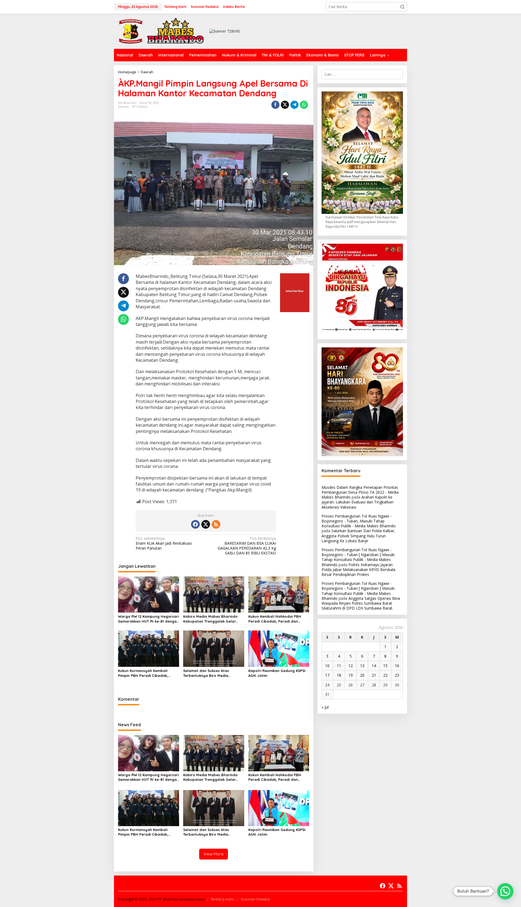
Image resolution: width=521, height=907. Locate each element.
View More (214, 854)
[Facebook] (195, 524)
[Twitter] (205, 524)
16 (397, 665)
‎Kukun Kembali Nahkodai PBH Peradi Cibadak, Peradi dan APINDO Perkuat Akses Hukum (274, 619)
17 (327, 675)
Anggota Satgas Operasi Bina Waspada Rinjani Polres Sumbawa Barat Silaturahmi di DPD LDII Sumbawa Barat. (361, 603)
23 (397, 675)
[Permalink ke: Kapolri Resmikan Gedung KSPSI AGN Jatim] (278, 648)
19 (350, 675)
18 (339, 675)
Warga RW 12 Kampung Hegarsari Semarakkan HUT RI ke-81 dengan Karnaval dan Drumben (148, 619)
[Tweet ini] (285, 105)
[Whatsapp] (304, 105)
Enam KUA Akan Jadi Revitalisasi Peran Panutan (164, 543)
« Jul (325, 707)
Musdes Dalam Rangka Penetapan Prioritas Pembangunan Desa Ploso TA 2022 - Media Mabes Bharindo (360, 492)
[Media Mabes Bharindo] (161, 30)
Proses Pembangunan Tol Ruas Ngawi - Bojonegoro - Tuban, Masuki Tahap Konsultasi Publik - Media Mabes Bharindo (359, 520)
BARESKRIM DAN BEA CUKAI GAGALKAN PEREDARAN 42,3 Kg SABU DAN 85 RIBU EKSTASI (247, 546)
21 (374, 675)
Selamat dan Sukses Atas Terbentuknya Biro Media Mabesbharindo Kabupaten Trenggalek (208, 673)
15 (385, 665)
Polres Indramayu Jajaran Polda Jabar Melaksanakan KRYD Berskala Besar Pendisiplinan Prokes (358, 569)
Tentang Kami (222, 899)
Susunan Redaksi (255, 899)
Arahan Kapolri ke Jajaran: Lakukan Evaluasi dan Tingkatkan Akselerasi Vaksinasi (357, 501)
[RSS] (216, 524)
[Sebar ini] (275, 105)
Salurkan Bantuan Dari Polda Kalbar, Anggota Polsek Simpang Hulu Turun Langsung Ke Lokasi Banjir (358, 535)
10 (327, 665)
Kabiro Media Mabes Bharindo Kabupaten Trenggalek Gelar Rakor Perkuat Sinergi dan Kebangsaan (210, 619)
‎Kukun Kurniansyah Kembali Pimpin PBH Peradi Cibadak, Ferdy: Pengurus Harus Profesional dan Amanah (143, 673)
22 (385, 675)
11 (339, 665)
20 (362, 675)
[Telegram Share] (294, 105)
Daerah (123, 107)
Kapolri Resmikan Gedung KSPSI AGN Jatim (277, 673)
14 (374, 665)
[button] (402, 6)
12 (350, 665)
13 (362, 665)
